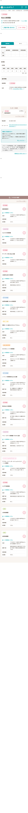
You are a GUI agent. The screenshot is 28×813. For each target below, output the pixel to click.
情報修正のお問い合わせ (20, 153)
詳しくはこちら (20, 140)
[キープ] (24, 209)
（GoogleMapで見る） (17, 89)
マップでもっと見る (19, 116)
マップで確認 (24, 20)
